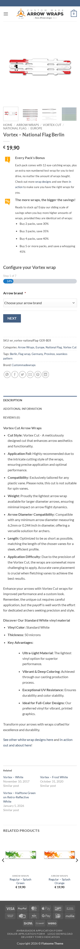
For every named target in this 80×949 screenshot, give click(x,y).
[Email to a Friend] (30, 374)
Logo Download (60, 933)
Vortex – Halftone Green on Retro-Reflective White (19, 797)
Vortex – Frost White (54, 777)
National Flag (14, 128)
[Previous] (10, 66)
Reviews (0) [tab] (11, 417)
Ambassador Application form (39, 930)
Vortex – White (13, 777)
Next (12, 318)
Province (49, 354)
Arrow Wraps (27, 125)
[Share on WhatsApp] (7, 374)
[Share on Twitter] (22, 374)
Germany (37, 354)
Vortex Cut (52, 125)
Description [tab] (12, 400)
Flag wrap (24, 354)
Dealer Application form (26, 933)
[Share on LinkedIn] (45, 374)
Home (7, 125)
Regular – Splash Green (20, 881)
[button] (5, 14)
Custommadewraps (24, 365)
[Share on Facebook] (14, 374)
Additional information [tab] (22, 408)
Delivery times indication (40, 937)
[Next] (70, 66)
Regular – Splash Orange (59, 881)
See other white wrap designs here (28, 739)
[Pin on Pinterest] (37, 374)
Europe (36, 128)
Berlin (13, 354)
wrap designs (43, 181)
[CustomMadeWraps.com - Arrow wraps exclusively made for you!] (40, 14)
